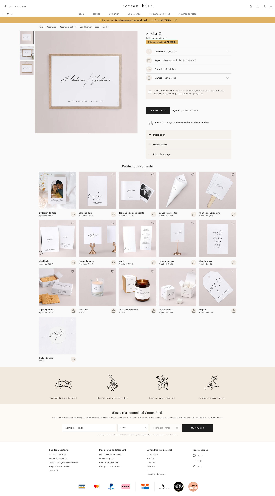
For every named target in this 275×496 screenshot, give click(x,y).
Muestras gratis (106, 458)
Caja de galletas (46, 309)
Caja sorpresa (165, 309)
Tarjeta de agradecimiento (131, 213)
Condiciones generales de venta (63, 462)
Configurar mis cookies (110, 466)
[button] (176, 20)
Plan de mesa (205, 261)
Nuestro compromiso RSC (111, 455)
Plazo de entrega (161, 154)
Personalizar (158, 111)
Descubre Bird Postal (156, 474)
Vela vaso (83, 309)
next (36, 84)
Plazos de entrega (57, 455)
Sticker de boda (46, 358)
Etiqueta (203, 309)
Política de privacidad (109, 462)
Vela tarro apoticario (129, 309)
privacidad (147, 435)
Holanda (151, 466)
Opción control (160, 144)
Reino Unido (152, 455)
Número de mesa (167, 261)
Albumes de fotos (187, 14)
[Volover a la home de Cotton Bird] (137, 9)
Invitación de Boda (47, 213)
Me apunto (197, 428)
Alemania (151, 462)
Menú (121, 261)
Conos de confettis (168, 213)
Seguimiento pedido (58, 458)
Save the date (85, 213)
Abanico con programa (209, 213)
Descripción (159, 135)
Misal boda (44, 261)
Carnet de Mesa (86, 261)
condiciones (158, 435)
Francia (150, 458)
